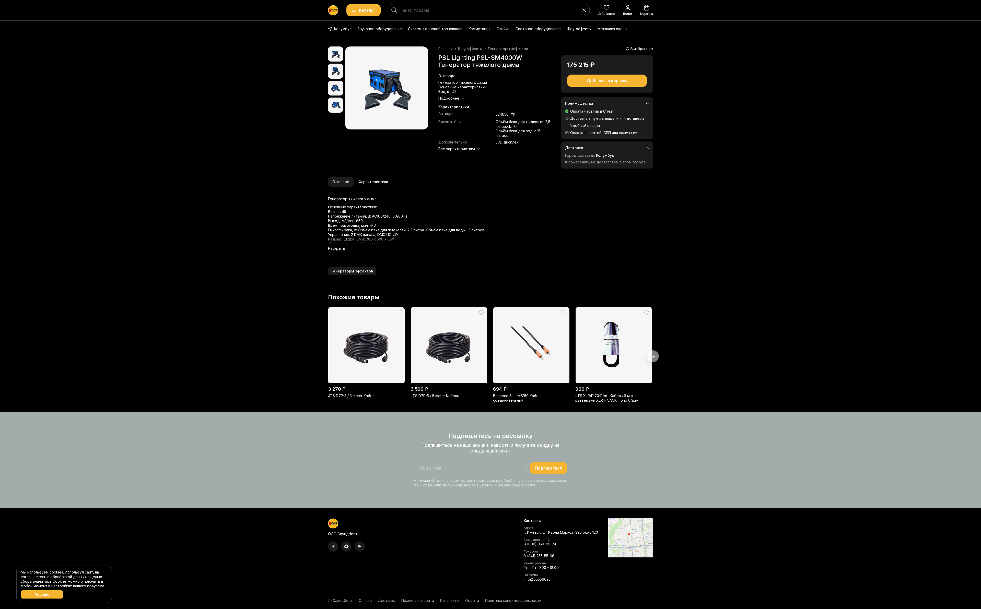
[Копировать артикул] (513, 114)
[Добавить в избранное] (399, 312)
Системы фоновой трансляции (435, 29)
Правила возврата (417, 600)
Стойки (503, 29)
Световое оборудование (538, 29)
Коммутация (480, 29)
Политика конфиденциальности (513, 600)
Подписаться (548, 468)
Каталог (367, 10)
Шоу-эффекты (579, 29)
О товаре (340, 182)
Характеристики (373, 182)
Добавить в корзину (607, 80)
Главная (445, 48)
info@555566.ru (537, 579)
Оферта (472, 600)
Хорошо (42, 594)
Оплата (365, 600)
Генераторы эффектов (508, 48)
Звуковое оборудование (380, 29)
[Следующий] (653, 356)
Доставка (386, 600)
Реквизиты (449, 600)
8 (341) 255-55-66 (539, 556)
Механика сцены (612, 29)
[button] (606, 10)
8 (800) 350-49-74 (540, 544)
